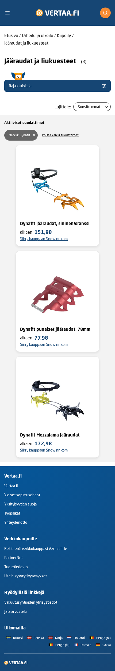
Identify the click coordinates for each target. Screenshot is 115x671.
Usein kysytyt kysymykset (25, 576)
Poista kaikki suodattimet (60, 135)
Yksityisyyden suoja (20, 504)
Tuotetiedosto (16, 566)
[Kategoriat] (9, 12)
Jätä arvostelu (15, 611)
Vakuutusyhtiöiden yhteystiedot (30, 602)
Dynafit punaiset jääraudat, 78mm (55, 329)
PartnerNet (13, 557)
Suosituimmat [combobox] (89, 106)
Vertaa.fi (11, 485)
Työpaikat (12, 513)
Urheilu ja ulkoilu (37, 35)
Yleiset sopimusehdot (22, 495)
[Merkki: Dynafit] (34, 135)
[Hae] (105, 13)
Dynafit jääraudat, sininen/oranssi (55, 223)
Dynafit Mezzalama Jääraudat (50, 435)
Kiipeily (64, 35)
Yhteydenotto (15, 522)
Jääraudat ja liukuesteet (26, 42)
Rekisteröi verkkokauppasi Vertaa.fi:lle (35, 548)
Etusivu (11, 35)
